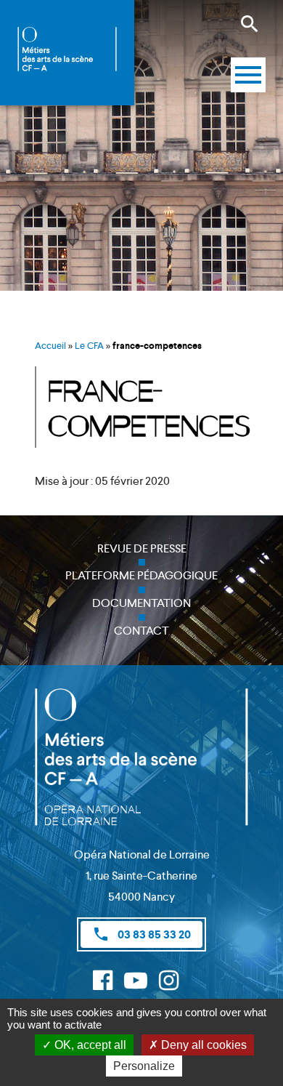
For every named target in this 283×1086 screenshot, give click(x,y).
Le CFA (89, 345)
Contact (141, 630)
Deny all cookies (202, 1045)
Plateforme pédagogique (141, 575)
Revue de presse (141, 548)
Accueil (50, 345)
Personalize (144, 1066)
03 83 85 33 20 (141, 934)
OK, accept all (89, 1045)
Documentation (141, 603)
